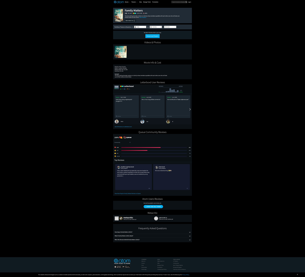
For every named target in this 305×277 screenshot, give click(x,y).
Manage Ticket (160, 265)
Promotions (159, 267)
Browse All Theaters (177, 267)
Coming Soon (176, 263)
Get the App (143, 269)
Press (142, 265)
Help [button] (140, 2)
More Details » (143, 17)
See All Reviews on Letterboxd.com (123, 126)
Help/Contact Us (160, 261)
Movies (126, 2)
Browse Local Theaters (152, 36)
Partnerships (144, 267)
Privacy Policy (185, 274)
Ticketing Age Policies (161, 269)
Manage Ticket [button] (147, 2)
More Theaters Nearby (178, 265)
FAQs (158, 263)
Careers (143, 263)
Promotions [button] (155, 2)
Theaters (133, 2)
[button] (140, 27)
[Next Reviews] (190, 109)
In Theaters (175, 261)
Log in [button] (189, 2)
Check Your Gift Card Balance (179, 269)
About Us (143, 261)
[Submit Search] (186, 2)
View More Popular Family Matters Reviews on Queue (128, 193)
